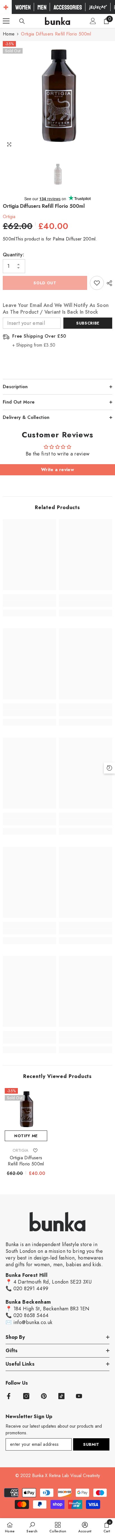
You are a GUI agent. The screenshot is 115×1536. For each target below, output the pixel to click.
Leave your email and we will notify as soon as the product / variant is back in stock (56, 308)
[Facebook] (8, 1396)
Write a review (57, 469)
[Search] (22, 21)
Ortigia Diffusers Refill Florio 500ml (26, 1161)
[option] (57, 96)
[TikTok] (61, 1396)
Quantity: (13, 254)
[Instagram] (26, 1396)
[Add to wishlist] (97, 283)
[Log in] (93, 21)
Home (9, 34)
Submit (91, 1444)
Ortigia (9, 216)
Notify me (26, 1136)
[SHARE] (108, 283)
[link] (29, 604)
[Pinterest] (44, 1396)
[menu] (6, 21)
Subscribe (87, 323)
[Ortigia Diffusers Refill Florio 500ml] (26, 1109)
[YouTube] (79, 1396)
